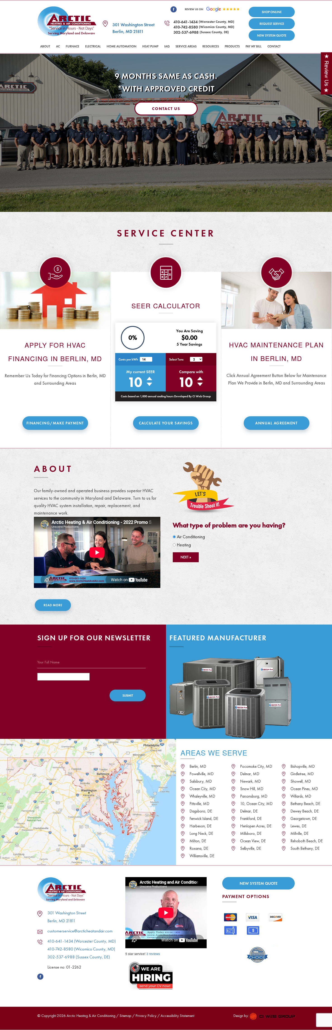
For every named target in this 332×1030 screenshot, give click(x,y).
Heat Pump (150, 46)
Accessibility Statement (177, 1015)
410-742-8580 (185, 27)
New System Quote (271, 35)
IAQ (167, 46)
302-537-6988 (186, 32)
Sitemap (125, 1015)
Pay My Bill (253, 46)
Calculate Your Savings (166, 423)
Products (232, 46)
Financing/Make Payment (55, 423)
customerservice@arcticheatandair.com (79, 931)
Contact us (166, 108)
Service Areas (185, 46)
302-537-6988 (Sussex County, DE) (78, 957)
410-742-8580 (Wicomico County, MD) (81, 949)
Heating (183, 545)
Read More (53, 605)
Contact (274, 46)
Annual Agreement (276, 423)
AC (58, 46)
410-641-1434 (185, 21)
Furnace (72, 46)
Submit (127, 695)
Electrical (93, 46)
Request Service (272, 24)
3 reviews (153, 953)
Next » (185, 557)
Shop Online (272, 12)
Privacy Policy (146, 1015)
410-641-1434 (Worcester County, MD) (81, 941)
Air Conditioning (190, 537)
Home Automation (121, 46)
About (45, 46)
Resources (210, 46)
